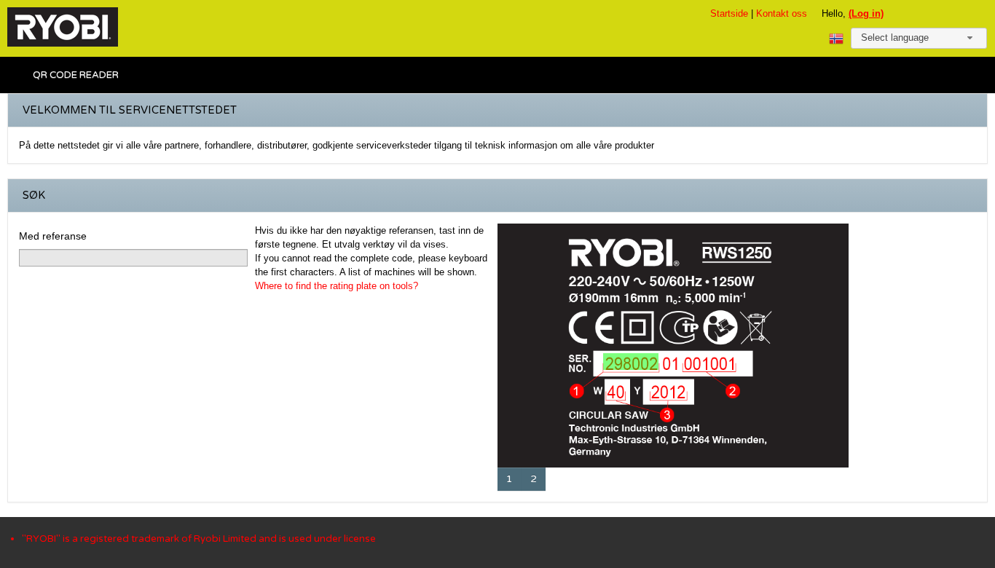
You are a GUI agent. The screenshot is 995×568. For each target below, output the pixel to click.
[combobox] (919, 38)
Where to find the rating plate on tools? (336, 285)
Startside (729, 13)
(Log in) (866, 13)
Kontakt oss (781, 13)
